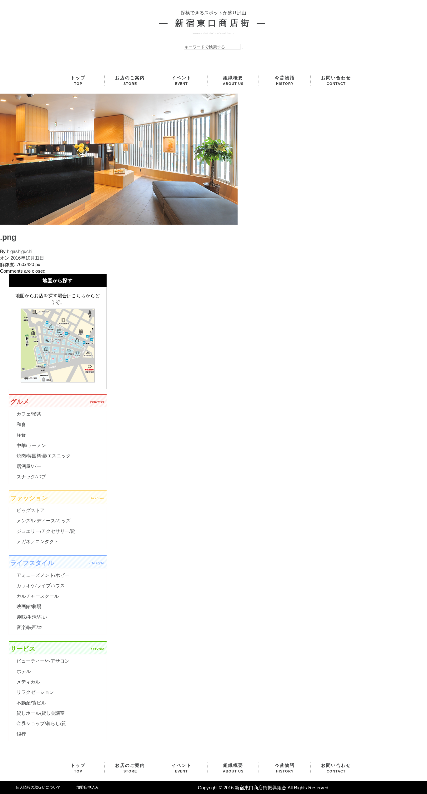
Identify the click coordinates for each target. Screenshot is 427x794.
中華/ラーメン (31, 445)
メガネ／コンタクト (38, 541)
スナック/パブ (31, 476)
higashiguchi (19, 251)
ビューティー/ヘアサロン (43, 661)
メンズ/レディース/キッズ (44, 520)
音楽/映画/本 (30, 627)
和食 (21, 424)
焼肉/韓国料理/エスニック (44, 455)
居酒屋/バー (29, 466)
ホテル (24, 671)
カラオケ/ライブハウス (41, 585)
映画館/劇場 (29, 606)
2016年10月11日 (27, 258)
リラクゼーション (35, 692)
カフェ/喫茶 (29, 413)
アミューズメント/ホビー (43, 575)
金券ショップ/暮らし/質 (41, 723)
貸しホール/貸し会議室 (41, 713)
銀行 (21, 734)
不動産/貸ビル (31, 702)
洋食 (21, 434)
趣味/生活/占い (32, 617)
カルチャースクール (38, 596)
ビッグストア (31, 510)
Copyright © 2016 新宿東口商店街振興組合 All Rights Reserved (263, 787)
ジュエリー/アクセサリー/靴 (46, 531)
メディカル (28, 681)
